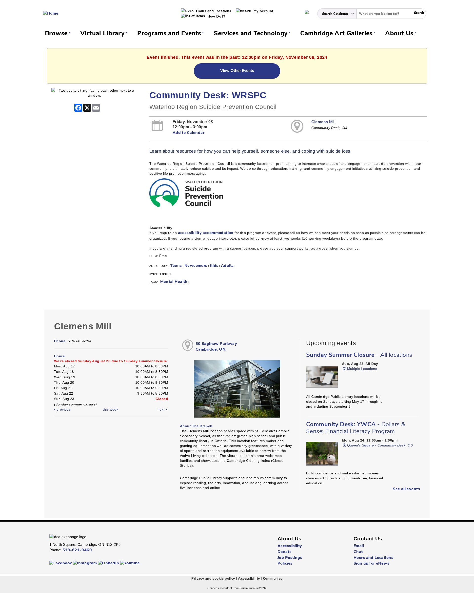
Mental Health (173, 282)
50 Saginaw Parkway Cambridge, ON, (216, 347)
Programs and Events (170, 34)
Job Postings (289, 558)
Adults (227, 266)
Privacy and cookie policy (213, 579)
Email (359, 546)
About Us (400, 34)
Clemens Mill (323, 122)
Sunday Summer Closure (359, 355)
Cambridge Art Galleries (337, 34)
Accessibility (289, 546)
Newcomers (195, 266)
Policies (284, 564)
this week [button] (110, 409)
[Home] (51, 14)
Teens (176, 266)
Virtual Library (103, 34)
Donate (284, 552)
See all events (406, 489)
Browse (57, 34)
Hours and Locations (213, 11)
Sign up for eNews (371, 564)
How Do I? (215, 17)
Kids (214, 266)
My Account (262, 11)
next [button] (162, 409)
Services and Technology (251, 34)
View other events (237, 71)
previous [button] (63, 409)
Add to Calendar (188, 133)
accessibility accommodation (206, 233)
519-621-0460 (77, 550)
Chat (358, 552)
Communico (273, 579)
